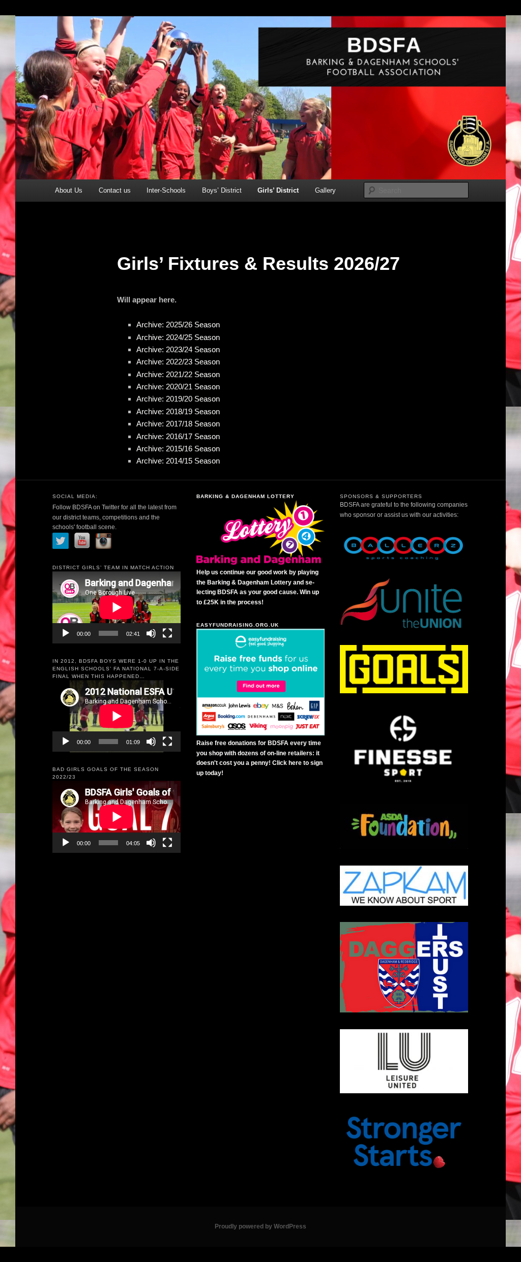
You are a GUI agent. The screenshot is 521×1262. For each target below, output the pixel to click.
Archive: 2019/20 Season (178, 398)
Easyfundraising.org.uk (237, 625)
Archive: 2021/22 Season (178, 374)
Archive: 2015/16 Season (178, 448)
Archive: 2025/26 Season (178, 324)
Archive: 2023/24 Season (178, 349)
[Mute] (151, 633)
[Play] (66, 633)
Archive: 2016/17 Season (178, 436)
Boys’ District (222, 190)
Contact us (115, 190)
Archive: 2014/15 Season (178, 460)
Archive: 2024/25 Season (178, 337)
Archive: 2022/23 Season (178, 361)
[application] (116, 607)
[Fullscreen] (167, 633)
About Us (68, 190)
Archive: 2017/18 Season (178, 423)
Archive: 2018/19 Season (178, 411)
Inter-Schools (166, 190)
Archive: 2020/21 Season (178, 386)
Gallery (325, 190)
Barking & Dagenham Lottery (245, 496)
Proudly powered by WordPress (260, 1226)
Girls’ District (278, 190)
